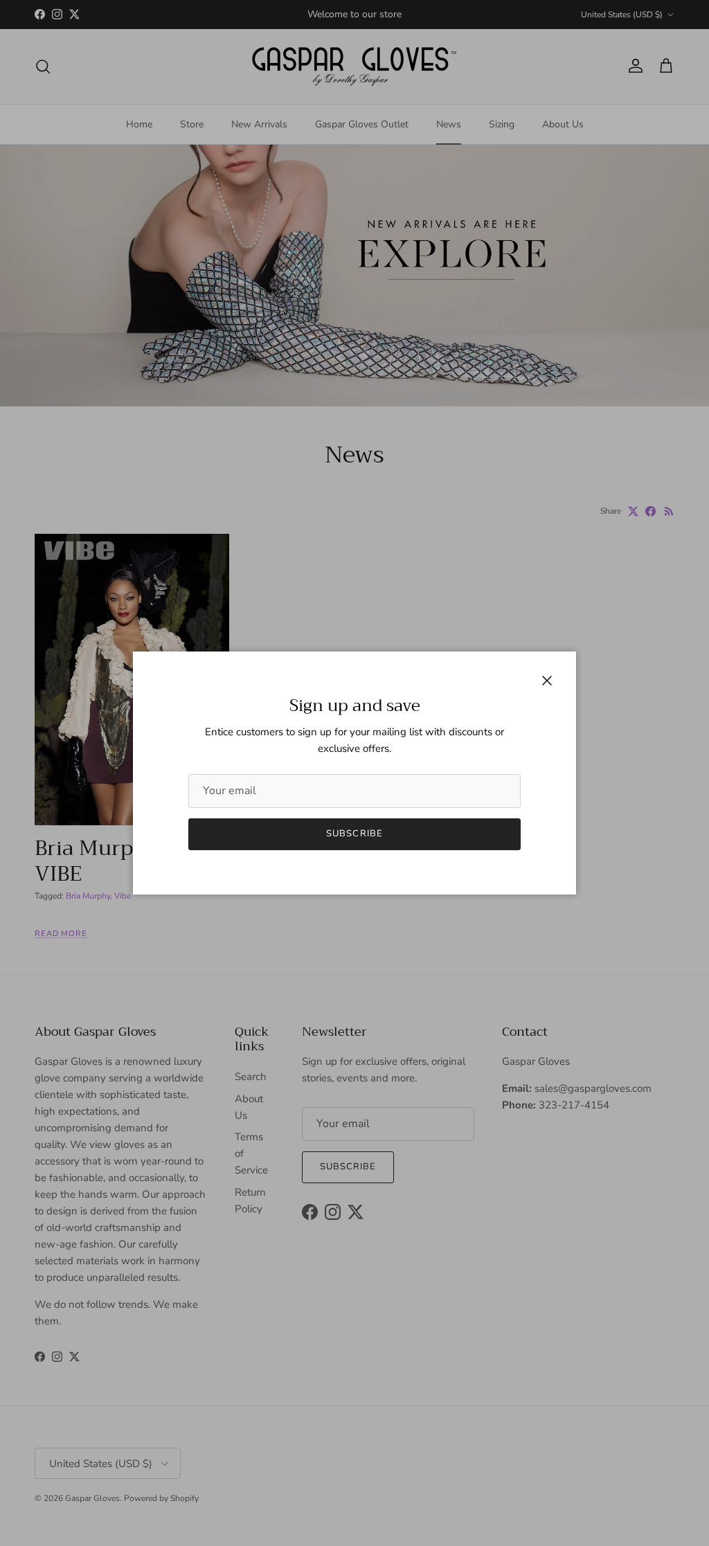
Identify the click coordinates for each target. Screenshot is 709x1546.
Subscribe (354, 833)
